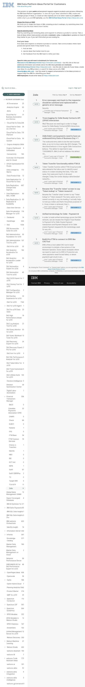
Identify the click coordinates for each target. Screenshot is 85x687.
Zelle (53, 112)
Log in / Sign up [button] (74, 88)
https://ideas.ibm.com (75, 18)
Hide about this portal (24, 6)
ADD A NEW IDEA (14, 94)
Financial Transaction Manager (53, 129)
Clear (22, 99)
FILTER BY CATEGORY (13, 99)
